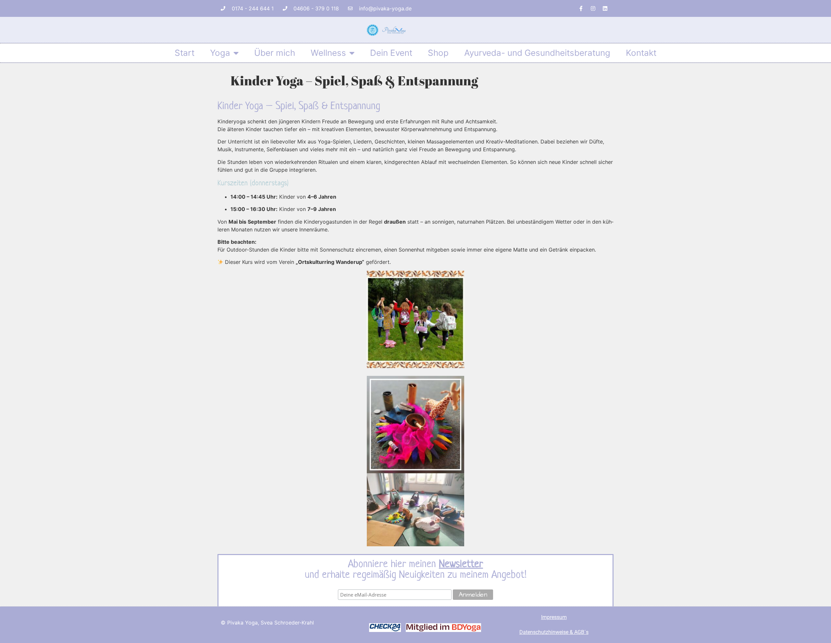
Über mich (274, 53)
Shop (438, 53)
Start (184, 53)
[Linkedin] (605, 8)
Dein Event (391, 53)
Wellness (328, 53)
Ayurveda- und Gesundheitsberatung (537, 53)
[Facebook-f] (581, 8)
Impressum (554, 617)
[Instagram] (593, 8)
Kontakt (641, 53)
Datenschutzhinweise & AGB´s (554, 632)
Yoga (220, 53)
